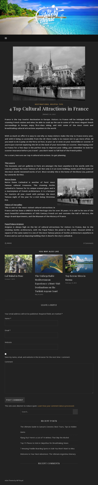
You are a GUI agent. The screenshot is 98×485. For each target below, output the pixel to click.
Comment (9, 362)
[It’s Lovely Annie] (49, 17)
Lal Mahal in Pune (14, 276)
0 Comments (88, 243)
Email (8, 330)
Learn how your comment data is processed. (56, 406)
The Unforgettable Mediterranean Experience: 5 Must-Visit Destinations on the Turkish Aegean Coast (47, 284)
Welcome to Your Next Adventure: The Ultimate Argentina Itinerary (48, 454)
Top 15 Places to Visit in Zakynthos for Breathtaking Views (44, 443)
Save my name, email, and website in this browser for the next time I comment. (37, 357)
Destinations (42, 104)
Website (8, 342)
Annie (9, 243)
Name (8, 318)
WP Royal (19, 480)
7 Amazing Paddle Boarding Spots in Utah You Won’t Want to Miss (47, 448)
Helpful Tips (56, 104)
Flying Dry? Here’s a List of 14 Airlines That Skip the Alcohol (44, 437)
